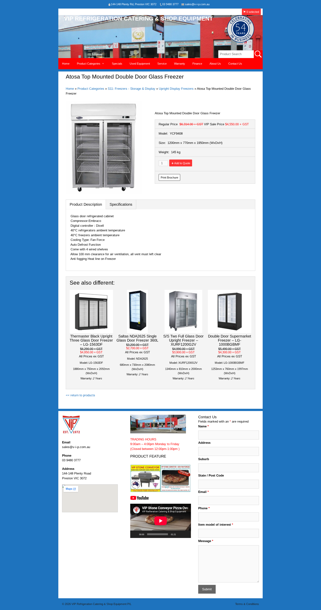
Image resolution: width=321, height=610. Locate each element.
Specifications (121, 204)
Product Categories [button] (88, 63)
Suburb (203, 459)
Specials (117, 63)
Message (205, 541)
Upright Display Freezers (176, 88)
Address (204, 443)
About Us (215, 63)
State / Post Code (211, 475)
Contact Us (235, 63)
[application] (160, 521)
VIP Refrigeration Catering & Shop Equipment (138, 18)
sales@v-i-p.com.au (76, 447)
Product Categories (90, 88)
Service (162, 63)
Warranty (179, 63)
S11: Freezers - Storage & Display (131, 88)
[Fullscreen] (186, 534)
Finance (197, 63)
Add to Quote (182, 163)
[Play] (135, 534)
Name (203, 426)
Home (65, 63)
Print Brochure (169, 177)
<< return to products (80, 395)
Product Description (86, 204)
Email (203, 492)
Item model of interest (215, 524)
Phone (204, 508)
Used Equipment (140, 63)
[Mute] (180, 534)
